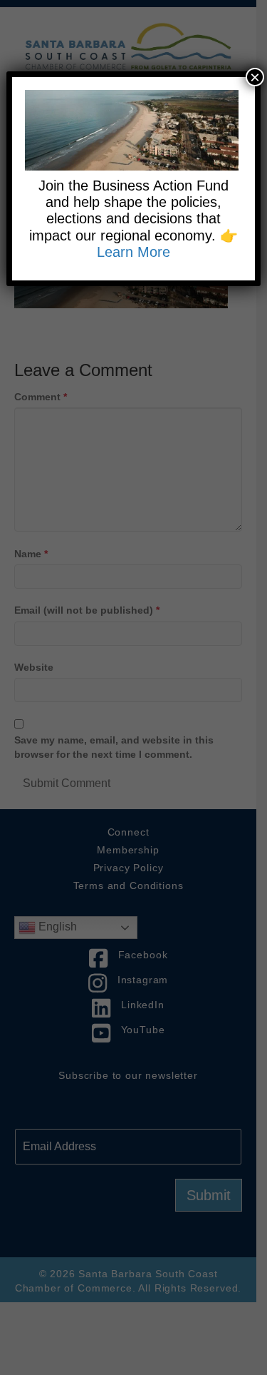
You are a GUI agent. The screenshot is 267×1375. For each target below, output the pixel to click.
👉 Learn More (167, 244)
